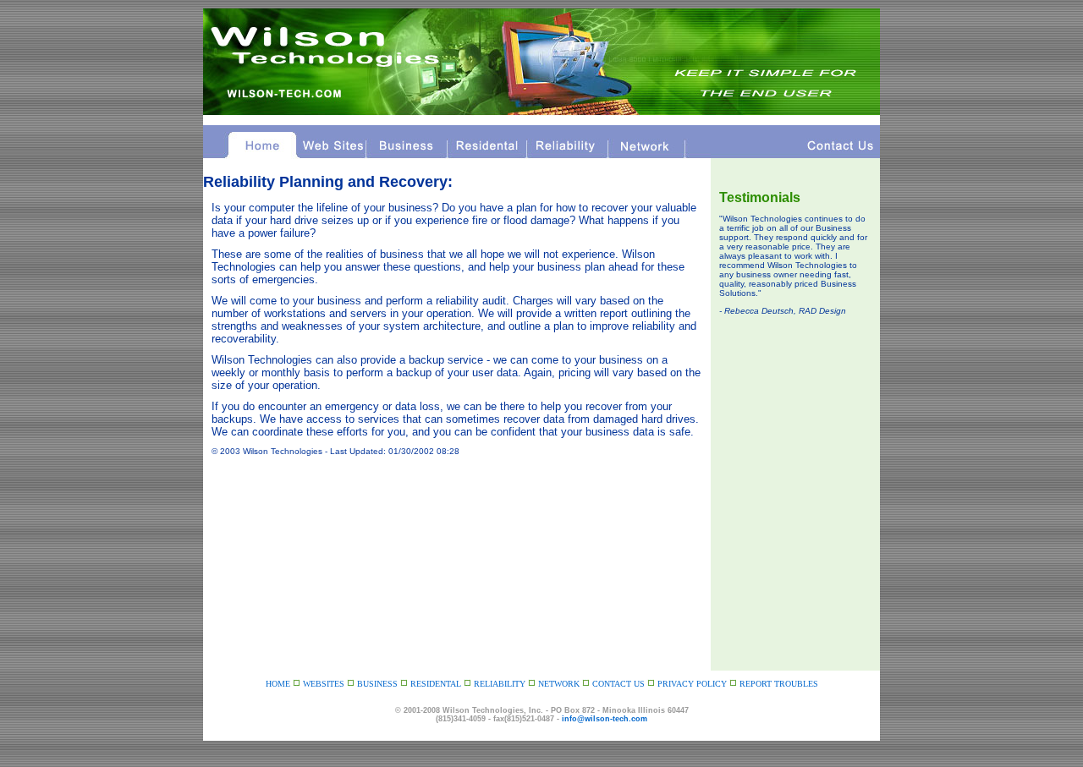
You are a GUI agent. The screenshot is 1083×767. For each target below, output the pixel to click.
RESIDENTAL (435, 683)
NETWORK (559, 683)
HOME (278, 683)
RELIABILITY (499, 683)
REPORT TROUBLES (778, 683)
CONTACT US (618, 683)
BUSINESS (377, 683)
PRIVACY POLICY (693, 683)
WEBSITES (323, 683)
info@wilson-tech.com (604, 719)
